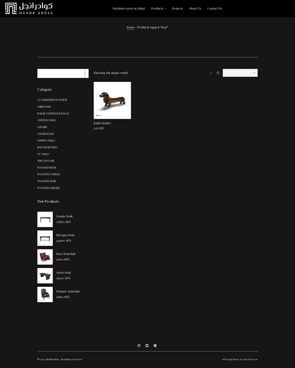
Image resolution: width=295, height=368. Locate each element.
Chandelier (45, 133)
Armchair (44, 106)
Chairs (42, 127)
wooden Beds (46, 167)
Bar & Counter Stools (53, 113)
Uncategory (45, 160)
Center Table (46, 120)
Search (87, 73)
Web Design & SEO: (231, 359)
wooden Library (48, 188)
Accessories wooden (52, 100)
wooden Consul (48, 174)
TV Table (43, 154)
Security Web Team (249, 359)
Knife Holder (102, 123)
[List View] (218, 73)
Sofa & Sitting (47, 147)
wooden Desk (46, 181)
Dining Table (46, 140)
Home (130, 27)
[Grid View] (211, 73)
